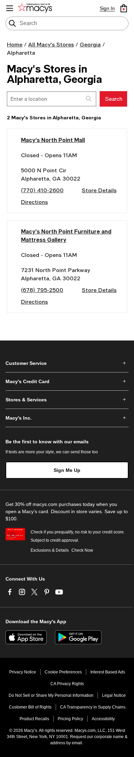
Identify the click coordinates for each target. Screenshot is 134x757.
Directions (34, 201)
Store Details (99, 190)
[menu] (9, 8)
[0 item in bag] (124, 8)
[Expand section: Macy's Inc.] (67, 418)
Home (14, 44)
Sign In (107, 8)
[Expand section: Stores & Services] (67, 400)
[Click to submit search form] (88, 98)
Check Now (82, 550)
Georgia (90, 44)
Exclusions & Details (50, 550)
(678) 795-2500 (42, 289)
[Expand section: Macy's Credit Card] (67, 381)
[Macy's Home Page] (36, 8)
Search (113, 99)
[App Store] (26, 637)
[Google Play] (78, 637)
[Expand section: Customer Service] (67, 363)
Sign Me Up (67, 470)
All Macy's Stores (51, 44)
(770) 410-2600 (42, 190)
